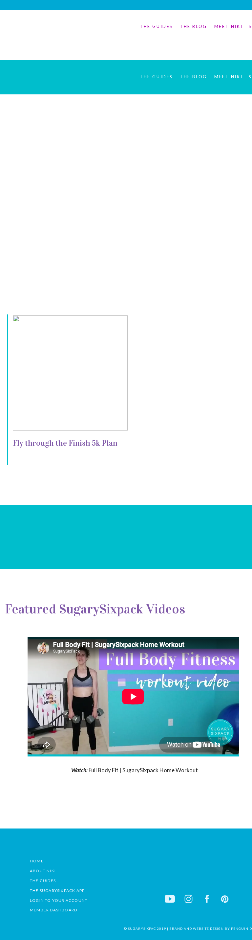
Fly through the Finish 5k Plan (65, 443)
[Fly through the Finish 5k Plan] (70, 373)
